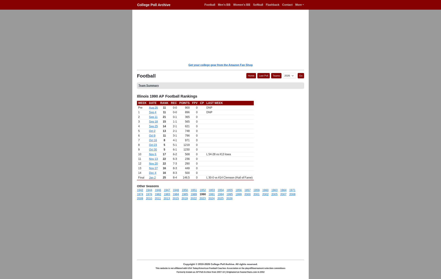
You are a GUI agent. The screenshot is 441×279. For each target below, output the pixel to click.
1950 (185, 190)
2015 (176, 198)
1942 (140, 190)
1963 (274, 190)
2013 (167, 198)
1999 (238, 194)
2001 (256, 194)
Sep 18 (153, 121)
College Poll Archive (153, 5)
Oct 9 (152, 135)
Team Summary (149, 85)
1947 (167, 190)
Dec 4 (152, 172)
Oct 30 (153, 149)
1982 (158, 194)
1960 (265, 190)
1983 (167, 194)
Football (209, 4)
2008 (292, 194)
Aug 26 (153, 107)
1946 (158, 190)
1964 (283, 190)
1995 (230, 194)
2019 (185, 198)
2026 (229, 198)
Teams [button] (276, 75)
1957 (247, 190)
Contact (287, 4)
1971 (292, 190)
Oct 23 (153, 144)
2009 (140, 198)
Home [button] (251, 75)
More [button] (298, 4)
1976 (149, 194)
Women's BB (241, 4)
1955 (230, 190)
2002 (265, 194)
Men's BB (224, 4)
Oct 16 (153, 140)
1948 (176, 190)
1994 (221, 194)
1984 (176, 194)
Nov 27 (153, 168)
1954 (221, 190)
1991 (212, 194)
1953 (212, 190)
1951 (194, 190)
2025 (220, 198)
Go (300, 75)
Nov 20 (153, 163)
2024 (211, 198)
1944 (149, 190)
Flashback (272, 4)
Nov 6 (152, 154)
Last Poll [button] (263, 75)
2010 (149, 198)
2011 (158, 198)
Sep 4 (152, 112)
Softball (258, 4)
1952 (203, 190)
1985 (185, 194)
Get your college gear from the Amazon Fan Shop (220, 65)
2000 (247, 194)
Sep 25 (153, 126)
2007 (283, 194)
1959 (256, 190)
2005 (274, 194)
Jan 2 (152, 177)
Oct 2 (152, 130)
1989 (194, 194)
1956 (238, 190)
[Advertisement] (222, 36)
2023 (202, 198)
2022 (194, 198)
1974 (140, 194)
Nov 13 (153, 158)
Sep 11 (153, 117)
